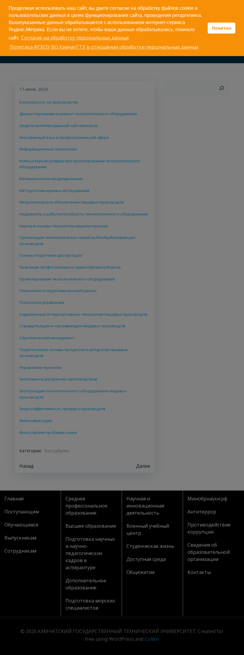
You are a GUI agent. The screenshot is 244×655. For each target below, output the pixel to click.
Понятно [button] (222, 28)
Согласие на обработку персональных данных (75, 37)
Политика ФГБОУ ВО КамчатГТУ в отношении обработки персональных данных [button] (104, 47)
